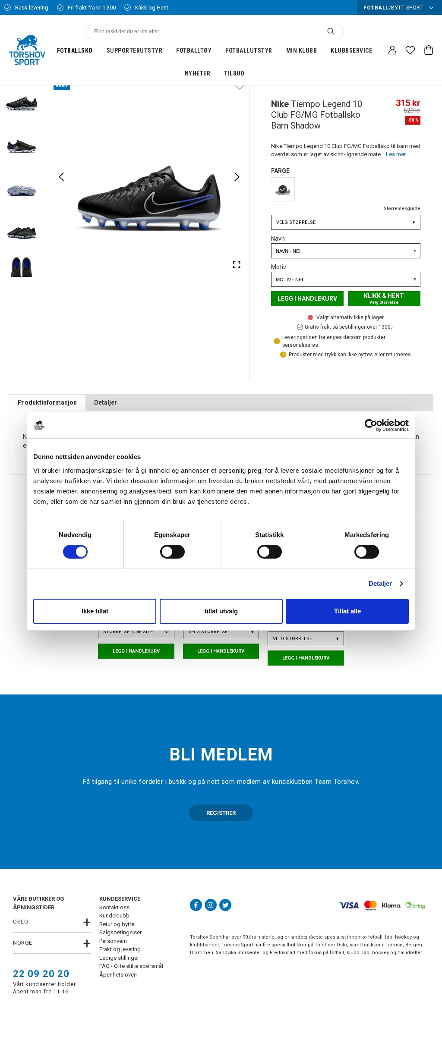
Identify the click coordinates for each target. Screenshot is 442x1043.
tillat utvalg (221, 611)
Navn (278, 238)
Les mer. (396, 154)
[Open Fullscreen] (237, 264)
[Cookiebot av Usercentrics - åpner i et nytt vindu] (371, 425)
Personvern (113, 941)
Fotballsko (75, 50)
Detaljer (380, 583)
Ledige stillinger (119, 958)
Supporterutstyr (135, 50)
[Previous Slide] (61, 176)
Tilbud (234, 73)
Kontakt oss (114, 907)
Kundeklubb (114, 915)
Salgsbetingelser (120, 932)
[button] (21, 98)
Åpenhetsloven (118, 974)
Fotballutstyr (248, 50)
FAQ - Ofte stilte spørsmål (131, 966)
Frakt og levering (120, 949)
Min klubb (301, 50)
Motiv (278, 267)
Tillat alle (347, 611)
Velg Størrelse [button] (345, 222)
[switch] (172, 552)
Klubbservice (351, 50)
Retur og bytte (116, 924)
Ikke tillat (95, 611)
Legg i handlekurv (307, 298)
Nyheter (198, 73)
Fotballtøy (194, 50)
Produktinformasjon (47, 402)
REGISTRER (221, 813)
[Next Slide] (237, 176)
